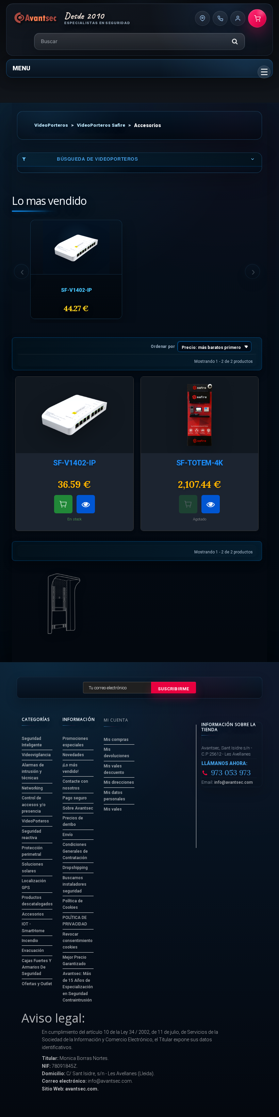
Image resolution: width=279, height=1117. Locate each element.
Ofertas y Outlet (37, 983)
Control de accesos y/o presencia (34, 805)
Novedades (73, 754)
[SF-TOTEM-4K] (200, 415)
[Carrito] (257, 18)
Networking (32, 788)
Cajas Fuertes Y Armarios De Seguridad (36, 967)
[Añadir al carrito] (63, 504)
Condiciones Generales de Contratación (75, 851)
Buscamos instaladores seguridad (74, 884)
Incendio (30, 940)
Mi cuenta (116, 720)
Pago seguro (75, 798)
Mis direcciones (119, 782)
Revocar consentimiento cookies (78, 941)
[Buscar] (235, 41)
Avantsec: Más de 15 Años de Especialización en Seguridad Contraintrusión (78, 987)
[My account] (237, 18)
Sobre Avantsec (78, 808)
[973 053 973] (220, 18)
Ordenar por (163, 346)
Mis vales (113, 809)
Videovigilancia (36, 754)
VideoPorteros (51, 125)
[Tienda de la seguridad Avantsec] (36, 18)
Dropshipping (75, 867)
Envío (68, 834)
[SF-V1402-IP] (76, 248)
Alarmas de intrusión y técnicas (33, 772)
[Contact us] (202, 18)
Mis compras (116, 739)
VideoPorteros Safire (101, 125)
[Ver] (86, 504)
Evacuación (33, 950)
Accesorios (33, 914)
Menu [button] (21, 68)
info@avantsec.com (233, 782)
